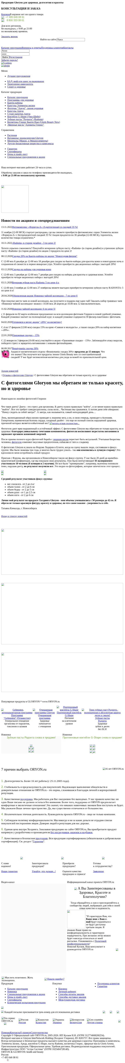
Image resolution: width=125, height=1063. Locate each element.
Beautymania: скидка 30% (25, 348)
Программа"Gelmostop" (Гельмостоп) (17, 716)
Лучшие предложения (18, 76)
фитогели (17, 442)
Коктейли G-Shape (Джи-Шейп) (23, 116)
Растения (12, 135)
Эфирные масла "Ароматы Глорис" (25, 125)
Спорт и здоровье (16, 87)
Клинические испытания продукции (26, 1002)
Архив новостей (9, 371)
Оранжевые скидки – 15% (25, 335)
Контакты (68, 47)
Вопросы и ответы (31, 47)
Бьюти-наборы (15, 102)
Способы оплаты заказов (71, 994)
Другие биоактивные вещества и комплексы (30, 143)
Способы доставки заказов (72, 997)
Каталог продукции (11, 47)
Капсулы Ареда (15, 111)
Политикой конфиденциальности (86, 942)
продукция (42, 838)
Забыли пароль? (9, 60)
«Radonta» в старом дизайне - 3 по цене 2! (34, 243)
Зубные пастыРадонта (102, 719)
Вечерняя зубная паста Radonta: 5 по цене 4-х (35, 282)
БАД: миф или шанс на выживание (25, 81)
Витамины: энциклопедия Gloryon (25, 138)
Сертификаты (14, 151)
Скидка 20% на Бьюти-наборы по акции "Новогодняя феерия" (44, 256)
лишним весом (60, 439)
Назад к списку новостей (14, 516)
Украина (57, 1022)
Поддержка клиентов (52, 47)
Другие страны (95, 1022)
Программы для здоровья (20, 100)
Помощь (5, 1032)
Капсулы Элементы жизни (21, 105)
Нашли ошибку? (55, 979)
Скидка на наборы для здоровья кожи (31, 269)
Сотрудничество (39, 1032)
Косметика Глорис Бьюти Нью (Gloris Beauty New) (33, 122)
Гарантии (12, 148)
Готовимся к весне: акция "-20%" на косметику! (37, 322)
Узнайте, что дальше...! (44, 871)
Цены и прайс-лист (17, 154)
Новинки (12, 991)
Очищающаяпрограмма (44, 716)
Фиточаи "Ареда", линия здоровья (25, 108)
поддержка (26, 799)
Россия (22, 1022)
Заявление (98, 871)
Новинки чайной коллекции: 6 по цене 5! (33, 309)
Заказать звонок (9, 36)
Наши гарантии (9, 871)
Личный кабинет (67, 991)
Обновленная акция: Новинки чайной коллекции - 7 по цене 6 (44, 295)
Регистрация (15, 57)
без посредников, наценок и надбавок (71, 832)
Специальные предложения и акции (26, 157)
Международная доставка (71, 999)
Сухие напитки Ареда (18, 113)
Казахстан (41, 1022)
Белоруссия (76, 1022)
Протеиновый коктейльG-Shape (69, 714)
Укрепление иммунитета (20, 84)
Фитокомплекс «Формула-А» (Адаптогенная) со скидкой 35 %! (45, 227)
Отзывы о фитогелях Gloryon (17, 375)
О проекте (25, 1032)
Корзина (5, 14)
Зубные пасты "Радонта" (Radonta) (25, 119)
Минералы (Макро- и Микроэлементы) (27, 140)
